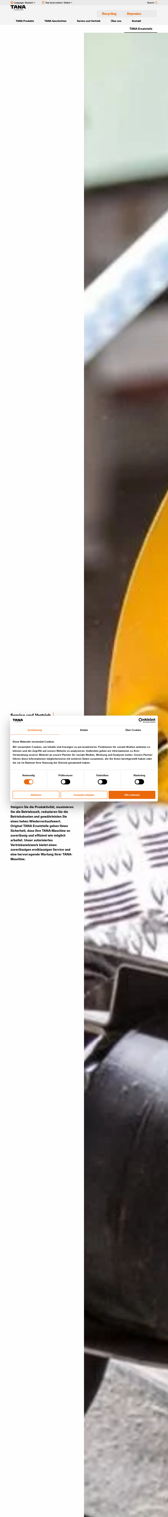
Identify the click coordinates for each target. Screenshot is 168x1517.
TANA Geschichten (55, 21)
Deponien (134, 13)
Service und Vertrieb (88, 21)
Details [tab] (84, 730)
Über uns (116, 21)
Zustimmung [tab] (35, 730)
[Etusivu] (19, 7)
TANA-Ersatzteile (140, 28)
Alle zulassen (132, 794)
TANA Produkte (25, 21)
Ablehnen (36, 794)
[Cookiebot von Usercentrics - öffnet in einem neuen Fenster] (141, 720)
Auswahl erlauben (84, 794)
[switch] (65, 781)
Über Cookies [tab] (133, 730)
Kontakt (136, 21)
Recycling (109, 13)
